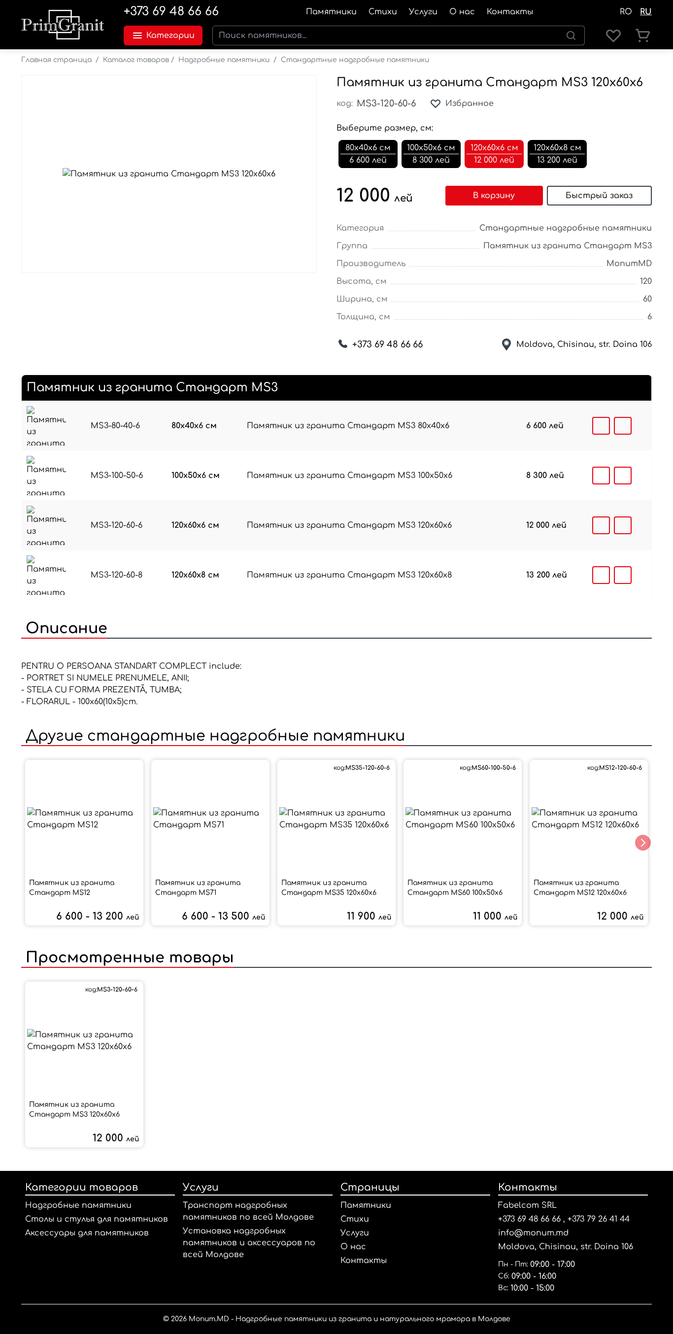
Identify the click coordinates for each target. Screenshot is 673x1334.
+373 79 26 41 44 (599, 1219)
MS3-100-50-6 (117, 475)
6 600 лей (545, 425)
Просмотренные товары (127, 958)
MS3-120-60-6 (116, 525)
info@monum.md (533, 1233)
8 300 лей (545, 475)
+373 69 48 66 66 (171, 11)
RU (646, 11)
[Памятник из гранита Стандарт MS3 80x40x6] (46, 425)
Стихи (383, 11)
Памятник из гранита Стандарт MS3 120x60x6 (489, 82)
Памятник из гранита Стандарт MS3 (567, 245)
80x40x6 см (194, 425)
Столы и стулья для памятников (96, 1219)
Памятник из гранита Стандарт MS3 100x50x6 (349, 475)
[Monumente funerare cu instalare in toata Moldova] (62, 24)
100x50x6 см (195, 475)
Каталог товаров (136, 60)
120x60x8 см (195, 575)
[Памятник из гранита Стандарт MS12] (84, 819)
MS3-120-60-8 (116, 575)
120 (646, 281)
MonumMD (629, 263)
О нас (462, 11)
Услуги (423, 11)
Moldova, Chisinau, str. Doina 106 (584, 344)
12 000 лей (546, 525)
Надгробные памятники (223, 60)
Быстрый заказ (599, 195)
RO (626, 11)
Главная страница (56, 60)
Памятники (331, 11)
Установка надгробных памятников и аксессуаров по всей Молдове (249, 1243)
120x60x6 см (195, 525)
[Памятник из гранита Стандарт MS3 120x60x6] (46, 525)
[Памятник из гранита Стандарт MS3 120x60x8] (46, 575)
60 (647, 299)
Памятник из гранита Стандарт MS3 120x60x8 (349, 575)
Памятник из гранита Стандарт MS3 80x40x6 (348, 425)
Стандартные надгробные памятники (355, 60)
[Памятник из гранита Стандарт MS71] (210, 819)
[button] (643, 843)
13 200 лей (546, 575)
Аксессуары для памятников (87, 1233)
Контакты (510, 11)
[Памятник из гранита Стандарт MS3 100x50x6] (46, 475)
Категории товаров (81, 1187)
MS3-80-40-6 (115, 425)
